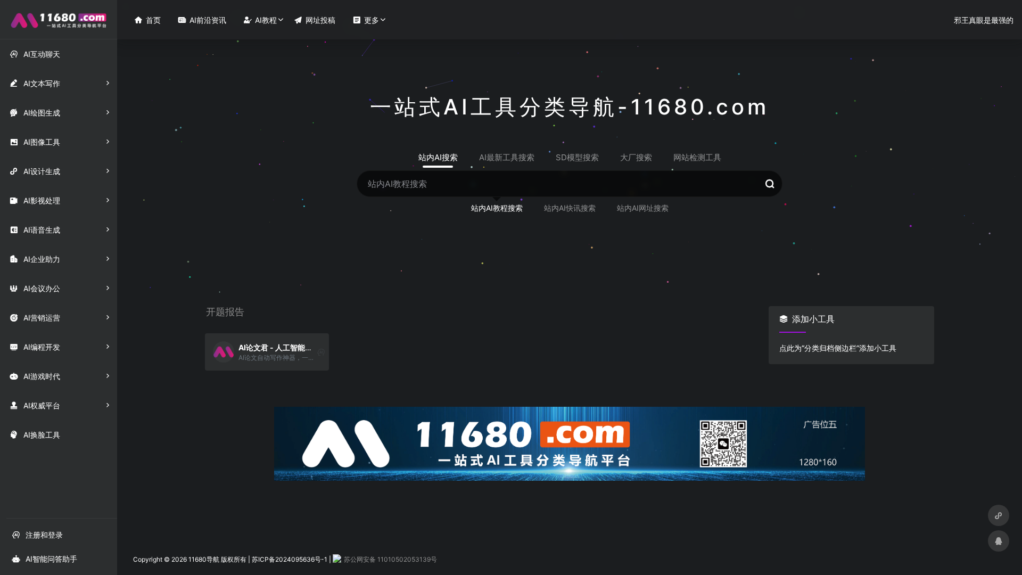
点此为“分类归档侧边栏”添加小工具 (837, 347)
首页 (147, 19)
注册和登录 (37, 534)
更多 (365, 19)
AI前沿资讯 (202, 19)
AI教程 (260, 19)
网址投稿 (314, 19)
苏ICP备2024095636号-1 (289, 559)
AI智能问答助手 (44, 558)
